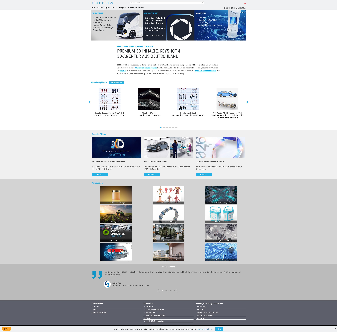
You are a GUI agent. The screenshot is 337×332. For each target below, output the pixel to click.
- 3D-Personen (97, 23)
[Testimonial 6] (169, 290)
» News (94, 309)
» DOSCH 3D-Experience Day (154, 309)
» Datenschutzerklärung (205, 315)
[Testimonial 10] (174, 290)
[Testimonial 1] (162, 290)
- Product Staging (98, 30)
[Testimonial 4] (166, 290)
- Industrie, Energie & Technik (102, 25)
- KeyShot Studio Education (153, 36)
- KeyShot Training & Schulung (154, 28)
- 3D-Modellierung (202, 23)
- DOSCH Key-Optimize (151, 31)
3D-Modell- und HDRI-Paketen (205, 71)
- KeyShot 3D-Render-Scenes (102, 20)
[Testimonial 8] (171, 290)
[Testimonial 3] (165, 290)
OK (219, 329)
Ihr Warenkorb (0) (239, 8)
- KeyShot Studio (154, 18)
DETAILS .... (101, 174)
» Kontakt (200, 309)
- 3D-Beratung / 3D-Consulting (206, 20)
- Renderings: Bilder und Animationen (209, 25)
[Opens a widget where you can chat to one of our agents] (6, 329)
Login (227, 8)
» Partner (147, 318)
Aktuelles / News (99, 134)
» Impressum (201, 318)
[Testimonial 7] (170, 290)
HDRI (101, 8)
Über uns (141, 8)
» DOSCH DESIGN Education (154, 321)
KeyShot (107, 8)
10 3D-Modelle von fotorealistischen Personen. (109, 115)
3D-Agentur (122, 8)
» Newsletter (148, 307)
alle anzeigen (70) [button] (117, 82)
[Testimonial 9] (173, 290)
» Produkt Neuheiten (99, 312)
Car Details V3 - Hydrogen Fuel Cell (227, 113)
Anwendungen (132, 8)
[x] (335, 327)
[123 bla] (202, 2)
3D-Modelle (95, 8)
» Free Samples (149, 312)
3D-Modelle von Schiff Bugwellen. (149, 115)
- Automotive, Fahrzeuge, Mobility (104, 18)
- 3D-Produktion (201, 18)
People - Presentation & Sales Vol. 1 (109, 113)
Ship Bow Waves (148, 113)
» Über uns (95, 307)
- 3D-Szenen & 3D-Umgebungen (103, 28)
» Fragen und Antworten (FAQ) (154, 315)
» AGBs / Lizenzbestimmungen (207, 312)
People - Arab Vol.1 (188, 113)
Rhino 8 (114, 8)
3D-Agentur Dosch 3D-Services (146, 68)
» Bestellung (201, 307)
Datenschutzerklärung (204, 329)
